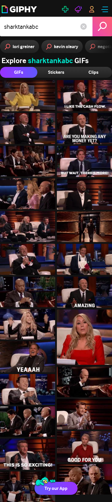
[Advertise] (78, 9)
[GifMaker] (65, 9)
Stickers (56, 72)
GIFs (18, 72)
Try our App (56, 488)
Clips (93, 72)
